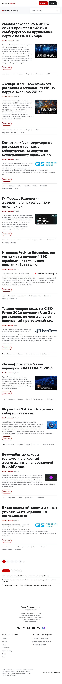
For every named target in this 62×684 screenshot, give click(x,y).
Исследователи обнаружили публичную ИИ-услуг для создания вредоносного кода (26, 585)
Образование (13, 298)
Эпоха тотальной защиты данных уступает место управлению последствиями (29, 511)
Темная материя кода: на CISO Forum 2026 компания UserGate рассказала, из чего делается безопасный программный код (28, 314)
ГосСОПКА (36, 444)
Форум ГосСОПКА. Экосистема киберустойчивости (27, 411)
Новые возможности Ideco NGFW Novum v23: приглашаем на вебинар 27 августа (25, 576)
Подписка (43, 3)
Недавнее (6, 571)
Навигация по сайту (10, 634)
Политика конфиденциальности (51, 672)
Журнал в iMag (7, 651)
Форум (28, 74)
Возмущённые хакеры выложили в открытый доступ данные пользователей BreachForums (27, 460)
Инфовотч (18, 549)
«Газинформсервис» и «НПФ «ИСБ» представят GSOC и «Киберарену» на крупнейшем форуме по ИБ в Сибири (27, 29)
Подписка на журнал (39, 645)
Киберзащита (11, 296)
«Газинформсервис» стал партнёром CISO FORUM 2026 (27, 365)
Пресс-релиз (11, 74)
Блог (3, 657)
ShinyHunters (40, 498)
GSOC (48, 74)
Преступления (11, 498)
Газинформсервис (38, 74)
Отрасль (20, 74)
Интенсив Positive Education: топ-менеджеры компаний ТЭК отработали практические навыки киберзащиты (29, 258)
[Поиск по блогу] (57, 10)
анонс (19, 186)
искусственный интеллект (9, 132)
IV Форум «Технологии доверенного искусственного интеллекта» (26, 202)
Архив (19, 571)
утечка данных (29, 498)
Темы (13, 571)
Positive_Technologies (35, 296)
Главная (4, 639)
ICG (16, 188)
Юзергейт (36, 354)
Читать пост (6, 68)
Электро (22, 132)
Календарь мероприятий (40, 639)
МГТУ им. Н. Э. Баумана (47, 240)
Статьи (4, 645)
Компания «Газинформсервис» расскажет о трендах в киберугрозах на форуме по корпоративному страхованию (27, 148)
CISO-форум (45, 354)
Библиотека (5, 648)
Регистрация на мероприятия (41, 642)
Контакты (52, 3)
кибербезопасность (48, 444)
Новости (4, 642)
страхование (43, 186)
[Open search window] (36, 3)
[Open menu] (59, 3)
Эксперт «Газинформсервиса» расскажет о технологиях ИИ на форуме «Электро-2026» (28, 87)
